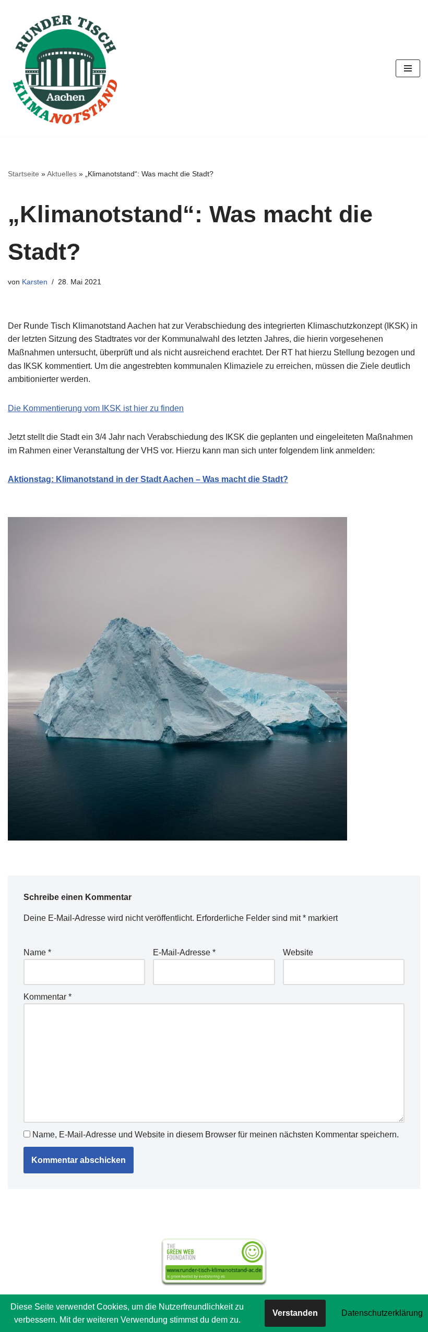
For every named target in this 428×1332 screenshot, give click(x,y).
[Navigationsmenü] (408, 68)
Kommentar (47, 996)
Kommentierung (53, 408)
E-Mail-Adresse (184, 952)
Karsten (34, 282)
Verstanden (295, 1313)
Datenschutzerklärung (382, 1313)
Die (15, 408)
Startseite (23, 174)
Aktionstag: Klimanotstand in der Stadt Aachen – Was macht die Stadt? (148, 479)
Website (298, 952)
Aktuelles (62, 174)
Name (37, 952)
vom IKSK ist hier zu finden (134, 408)
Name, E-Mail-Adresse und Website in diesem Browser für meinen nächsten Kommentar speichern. (215, 1134)
